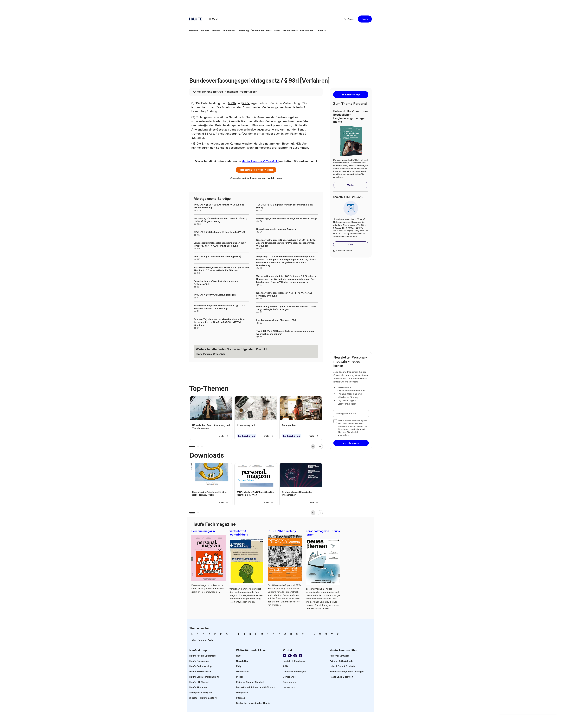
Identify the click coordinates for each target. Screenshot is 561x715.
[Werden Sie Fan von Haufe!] (300, 655)
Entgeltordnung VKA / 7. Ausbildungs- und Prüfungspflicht (216, 282)
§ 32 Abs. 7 (209, 134)
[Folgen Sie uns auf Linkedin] (284, 655)
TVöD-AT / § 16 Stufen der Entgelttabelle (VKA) (219, 231)
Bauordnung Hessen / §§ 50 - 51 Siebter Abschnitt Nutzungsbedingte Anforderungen (286, 308)
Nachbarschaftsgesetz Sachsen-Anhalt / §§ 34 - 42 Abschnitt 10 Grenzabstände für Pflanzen (221, 269)
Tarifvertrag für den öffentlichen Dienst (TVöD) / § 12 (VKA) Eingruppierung (220, 220)
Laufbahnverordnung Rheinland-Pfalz (276, 320)
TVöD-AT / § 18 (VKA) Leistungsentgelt (215, 294)
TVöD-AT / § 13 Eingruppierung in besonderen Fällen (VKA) (284, 206)
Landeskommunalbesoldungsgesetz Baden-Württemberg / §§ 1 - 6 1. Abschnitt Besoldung (220, 244)
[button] (365, 19)
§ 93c (246, 103)
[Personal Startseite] (196, 19)
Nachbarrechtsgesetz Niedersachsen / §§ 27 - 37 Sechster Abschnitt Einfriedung (220, 307)
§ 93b (232, 103)
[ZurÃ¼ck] (313, 446)
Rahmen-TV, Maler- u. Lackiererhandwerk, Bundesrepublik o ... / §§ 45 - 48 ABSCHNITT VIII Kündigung (219, 322)
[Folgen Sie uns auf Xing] (290, 655)
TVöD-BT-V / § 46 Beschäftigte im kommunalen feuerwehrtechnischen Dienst (285, 332)
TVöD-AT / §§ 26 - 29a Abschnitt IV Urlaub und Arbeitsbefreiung (219, 206)
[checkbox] (335, 421)
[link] (194, 30)
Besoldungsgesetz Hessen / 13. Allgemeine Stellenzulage (286, 218)
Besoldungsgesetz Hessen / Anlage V (276, 229)
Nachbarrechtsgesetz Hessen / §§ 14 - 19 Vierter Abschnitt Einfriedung (284, 294)
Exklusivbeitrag (246, 435)
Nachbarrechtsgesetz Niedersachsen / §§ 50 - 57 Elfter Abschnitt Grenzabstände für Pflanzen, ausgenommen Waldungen (286, 242)
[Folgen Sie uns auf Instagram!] (295, 655)
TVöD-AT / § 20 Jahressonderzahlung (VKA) (217, 256)
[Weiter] (320, 446)
